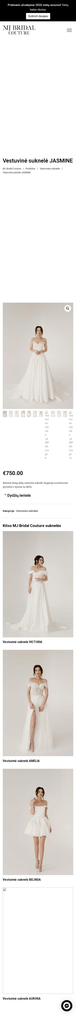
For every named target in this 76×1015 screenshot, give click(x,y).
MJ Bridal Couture (12, 168)
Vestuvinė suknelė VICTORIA (22, 642)
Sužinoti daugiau (38, 16)
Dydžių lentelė (19, 495)
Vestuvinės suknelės (50, 168)
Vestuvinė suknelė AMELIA (21, 761)
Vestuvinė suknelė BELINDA (22, 879)
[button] (67, 308)
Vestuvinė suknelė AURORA (22, 998)
